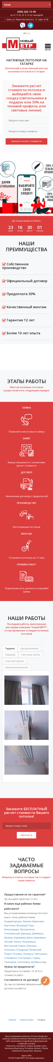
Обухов (45, 1048)
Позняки (17, 953)
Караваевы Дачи (23, 937)
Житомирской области (37, 1038)
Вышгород (19, 1048)
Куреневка (40, 937)
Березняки (38, 921)
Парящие (10, 654)
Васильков (9, 1048)
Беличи (27, 921)
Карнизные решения (16, 667)
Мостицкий (10, 945)
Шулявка (36, 962)
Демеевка (37, 933)
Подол (7, 953)
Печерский (35, 949)
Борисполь (11, 1046)
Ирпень (37, 1048)
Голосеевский (12, 933)
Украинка (37, 1051)
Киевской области (19, 1038)
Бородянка (21, 1046)
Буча (44, 1046)
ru (29, 33)
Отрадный (22, 949)
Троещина (10, 962)
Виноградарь (11, 929)
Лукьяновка (28, 941)
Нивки (21, 945)
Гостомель (28, 1048)
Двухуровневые (29, 648)
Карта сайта (27, 1055)
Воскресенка (27, 929)
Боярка (30, 1046)
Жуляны (8, 937)
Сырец (36, 957)
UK (24, 33)
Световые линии (30, 654)
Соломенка (10, 957)
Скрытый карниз (14, 661)
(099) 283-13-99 (26, 11)
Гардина (10, 648)
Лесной (8, 941)
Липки (17, 941)
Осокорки (9, 949)
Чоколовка (23, 962)
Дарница (26, 933)
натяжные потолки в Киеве (32, 1036)
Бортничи (9, 925)
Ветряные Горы (25, 925)
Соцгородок (25, 957)
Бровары (38, 1046)
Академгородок (13, 921)
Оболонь (31, 945)
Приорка (28, 953)
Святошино (40, 953)
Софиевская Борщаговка (22, 1051)
